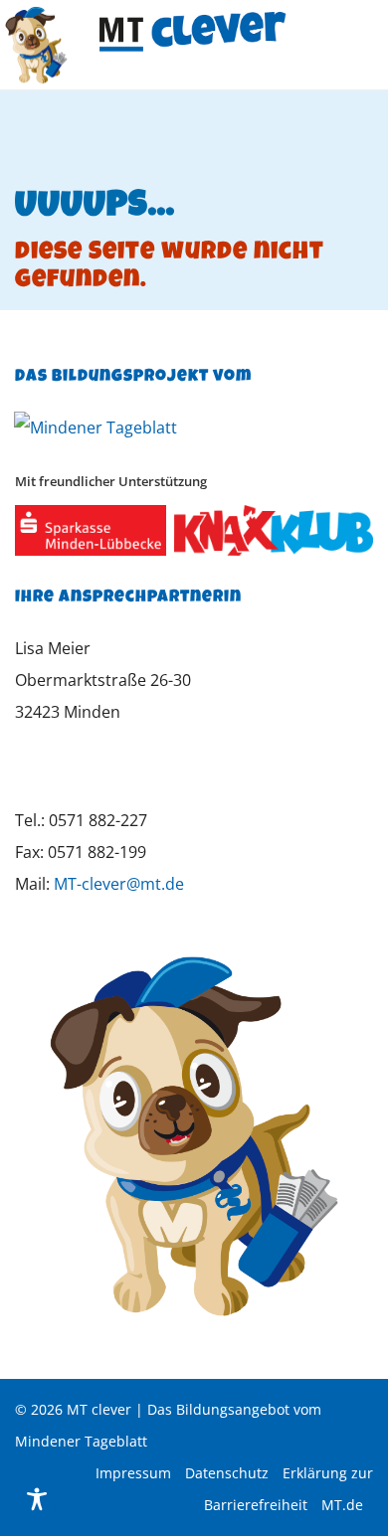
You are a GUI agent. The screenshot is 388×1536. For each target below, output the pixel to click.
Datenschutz (227, 1472)
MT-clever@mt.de (119, 884)
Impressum (133, 1472)
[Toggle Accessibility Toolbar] (37, 1499)
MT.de (342, 1504)
